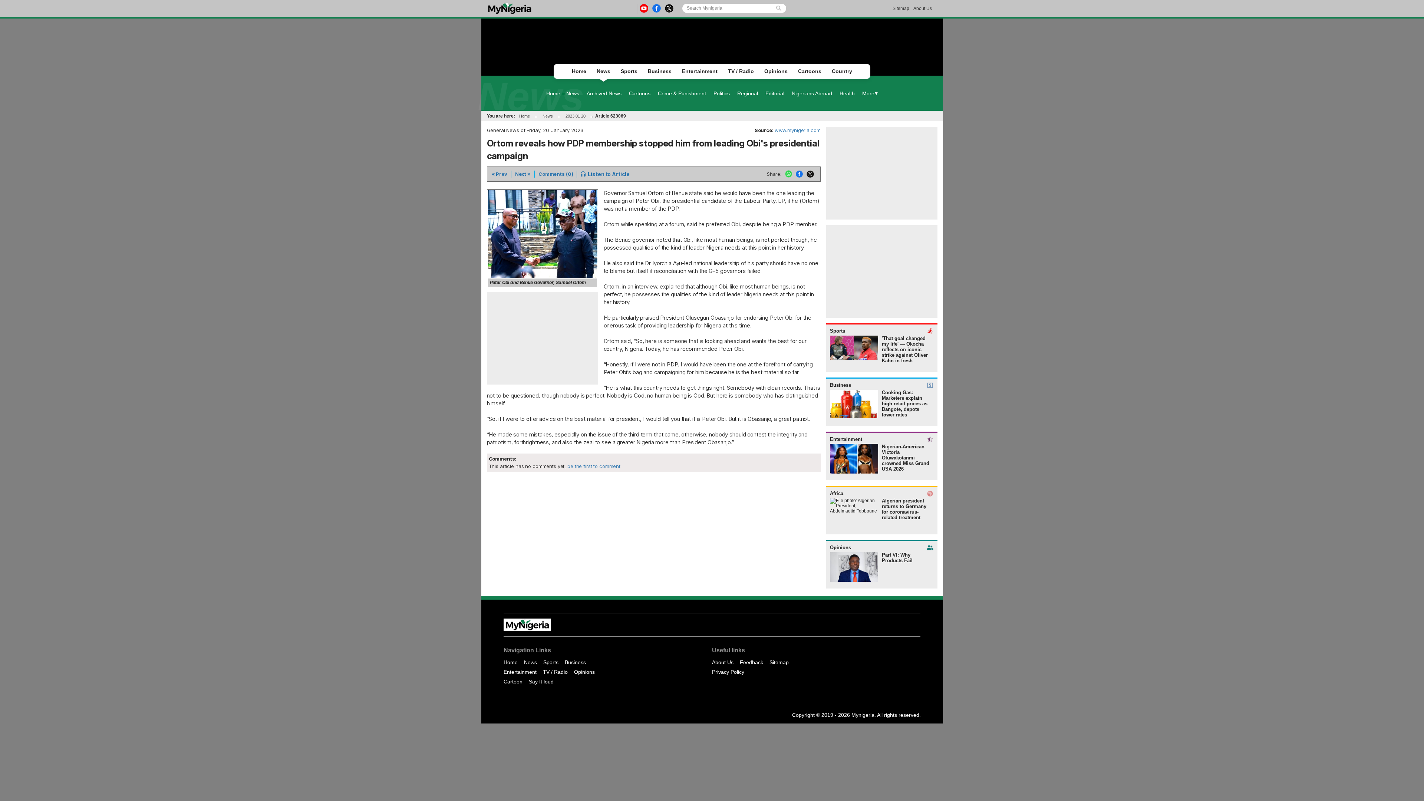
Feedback (751, 662)
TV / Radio (741, 71)
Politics (721, 93)
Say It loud (541, 682)
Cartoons (809, 71)
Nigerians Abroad (812, 93)
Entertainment (700, 71)
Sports (629, 71)
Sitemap (901, 8)
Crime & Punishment (682, 93)
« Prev (499, 174)
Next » (523, 174)
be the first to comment (593, 466)
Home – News (562, 93)
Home (579, 71)
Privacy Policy (728, 672)
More (868, 93)
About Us (922, 8)
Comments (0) (555, 174)
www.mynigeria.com (798, 130)
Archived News (604, 93)
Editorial (774, 93)
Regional (747, 93)
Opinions (776, 71)
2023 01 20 (576, 116)
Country (842, 71)
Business (660, 71)
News (603, 71)
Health (847, 93)
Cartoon (513, 682)
